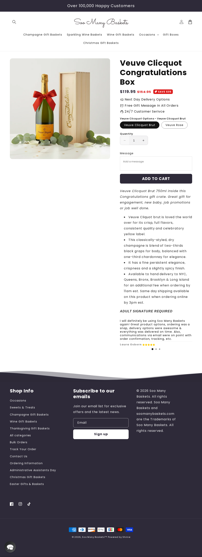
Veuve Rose (174, 125)
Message (127, 153)
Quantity (126, 134)
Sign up (101, 434)
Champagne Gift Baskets (29, 415)
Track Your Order (23, 449)
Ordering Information (26, 463)
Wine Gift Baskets (23, 421)
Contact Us (18, 456)
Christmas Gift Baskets (27, 477)
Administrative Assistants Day (33, 470)
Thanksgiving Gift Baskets (30, 428)
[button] (14, 22)
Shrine (126, 537)
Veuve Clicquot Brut (139, 125)
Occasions (18, 401)
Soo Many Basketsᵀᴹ (94, 537)
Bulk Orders (18, 442)
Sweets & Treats (22, 407)
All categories (20, 435)
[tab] (152, 349)
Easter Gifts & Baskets (27, 484)
